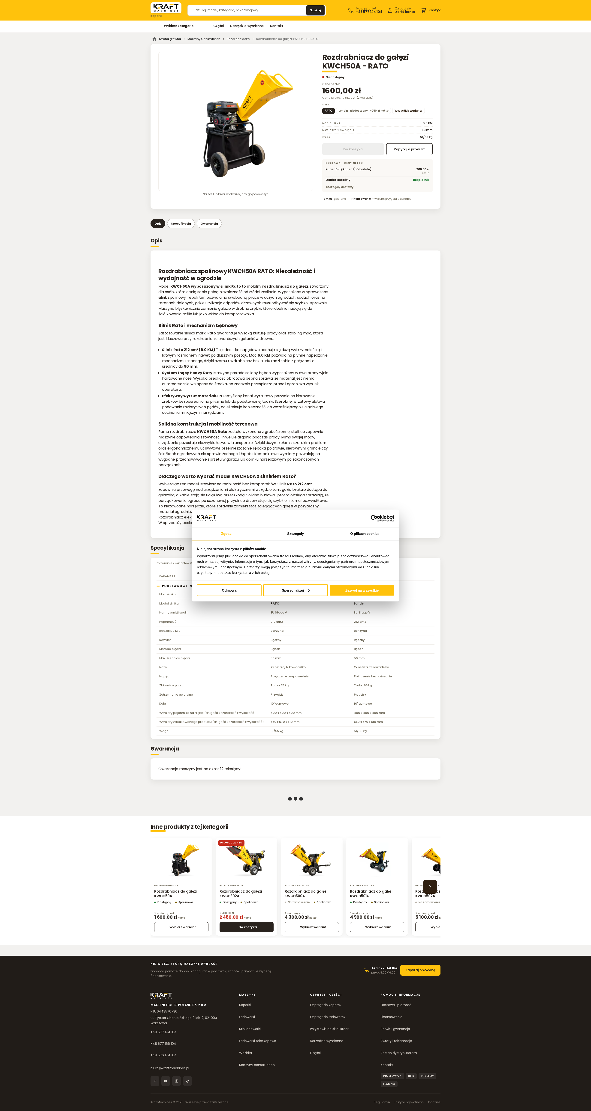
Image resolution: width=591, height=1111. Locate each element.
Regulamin (382, 1102)
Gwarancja (209, 224)
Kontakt (276, 26)
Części (218, 26)
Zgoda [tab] (226, 534)
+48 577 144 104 (164, 1032)
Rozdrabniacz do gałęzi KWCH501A (371, 893)
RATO (328, 111)
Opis (157, 224)
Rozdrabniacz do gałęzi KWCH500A (306, 893)
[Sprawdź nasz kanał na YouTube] (165, 1081)
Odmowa (229, 590)
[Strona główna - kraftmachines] (166, 7)
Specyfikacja (181, 224)
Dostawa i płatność (396, 1005)
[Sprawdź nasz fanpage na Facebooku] (155, 1081)
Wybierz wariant (182, 927)
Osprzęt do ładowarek (327, 1017)
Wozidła (245, 1053)
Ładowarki (247, 1017)
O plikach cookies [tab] (364, 534)
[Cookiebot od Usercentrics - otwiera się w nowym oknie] (374, 518)
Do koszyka (248, 927)
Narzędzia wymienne (247, 26)
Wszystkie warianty (408, 111)
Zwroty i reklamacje (396, 1041)
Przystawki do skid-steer (329, 1029)
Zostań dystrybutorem (399, 1053)
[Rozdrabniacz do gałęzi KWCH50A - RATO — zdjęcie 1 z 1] (236, 121)
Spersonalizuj (293, 590)
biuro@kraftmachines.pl (170, 1068)
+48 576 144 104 (164, 1055)
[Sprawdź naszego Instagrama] (176, 1081)
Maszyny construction (257, 1065)
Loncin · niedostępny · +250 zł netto (363, 111)
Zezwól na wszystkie (362, 590)
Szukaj (315, 10)
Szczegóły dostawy (339, 187)
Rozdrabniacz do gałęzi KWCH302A (241, 893)
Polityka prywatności (409, 1102)
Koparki (245, 1005)
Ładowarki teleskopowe (257, 1041)
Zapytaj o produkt (409, 149)
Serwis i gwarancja (395, 1029)
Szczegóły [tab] (295, 534)
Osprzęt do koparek (325, 1005)
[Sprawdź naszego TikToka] (187, 1081)
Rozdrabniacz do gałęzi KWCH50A (175, 893)
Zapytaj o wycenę (420, 970)
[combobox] (249, 10)
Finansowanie (391, 1017)
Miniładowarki (250, 1029)
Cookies (434, 1102)
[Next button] (430, 887)
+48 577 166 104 (163, 1043)
